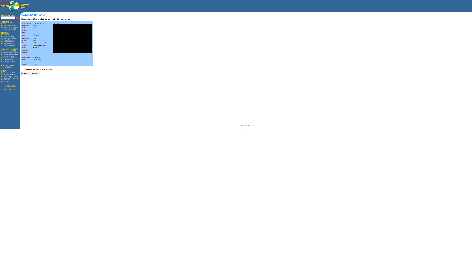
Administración (7, 59)
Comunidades (7, 35)
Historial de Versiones (10, 27)
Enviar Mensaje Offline (10, 53)
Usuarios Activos (8, 45)
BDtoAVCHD (6, 67)
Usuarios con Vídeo (9, 38)
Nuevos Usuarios (8, 43)
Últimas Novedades (9, 25)
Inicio (4, 24)
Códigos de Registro (9, 58)
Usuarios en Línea (8, 36)
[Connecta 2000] (14, 11)
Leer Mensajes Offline (10, 51)
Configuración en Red (10, 76)
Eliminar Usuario (8, 56)
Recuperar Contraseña (10, 54)
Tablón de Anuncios (9, 61)
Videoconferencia (8, 74)
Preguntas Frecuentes (10, 78)
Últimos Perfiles (8, 42)
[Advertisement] (250, 6)
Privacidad (6, 81)
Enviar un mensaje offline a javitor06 (39, 69)
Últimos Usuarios (8, 40)
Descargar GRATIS (9, 29)
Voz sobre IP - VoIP (8, 73)
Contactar (5, 80)
